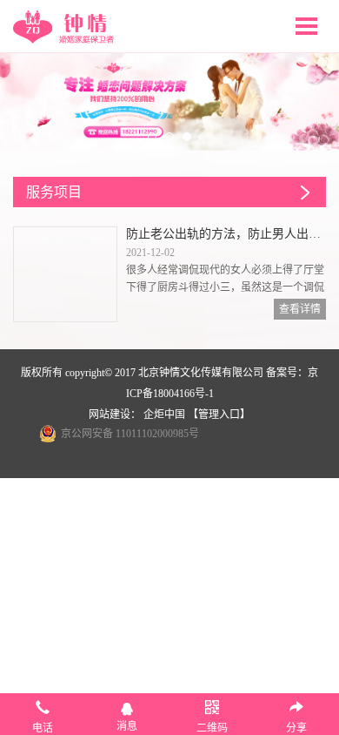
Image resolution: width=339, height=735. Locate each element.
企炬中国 (164, 414)
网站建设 (109, 414)
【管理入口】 (219, 414)
